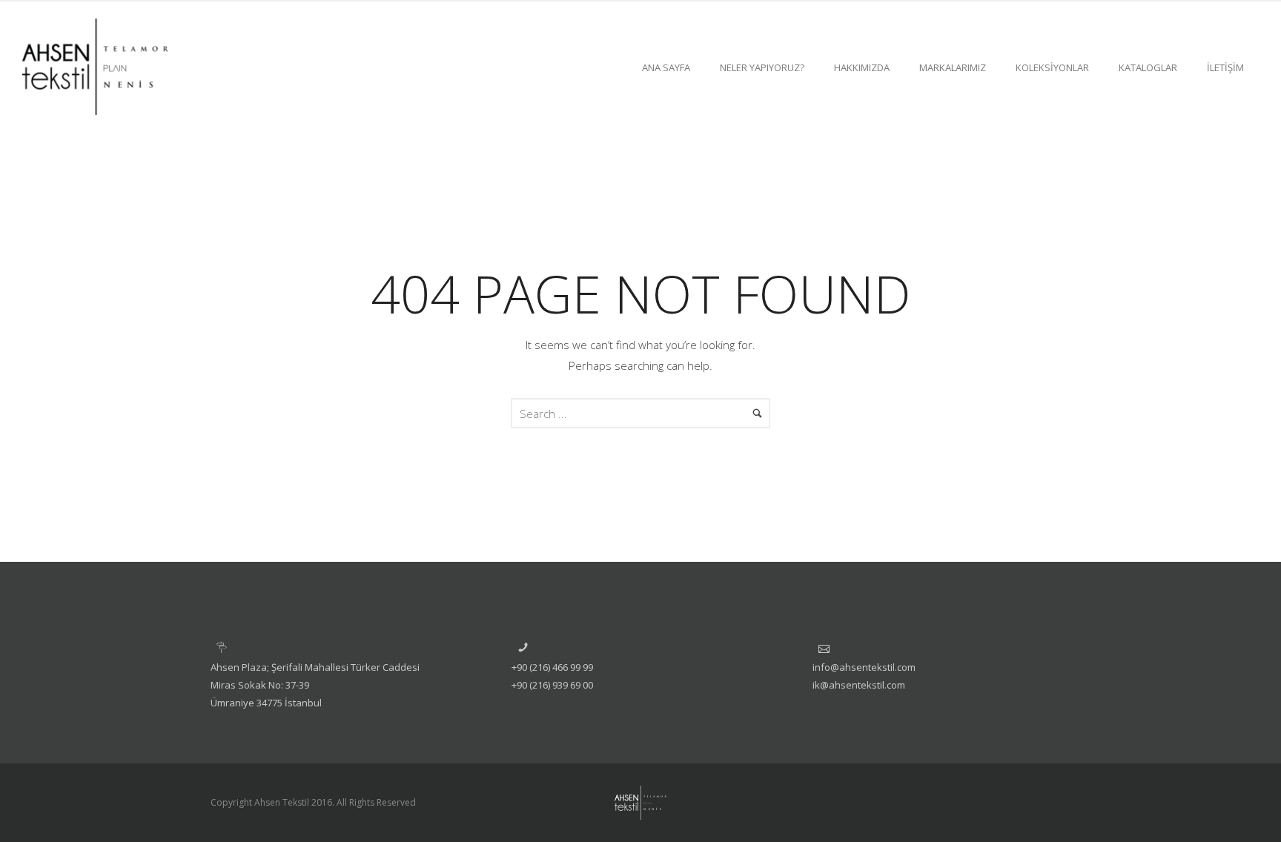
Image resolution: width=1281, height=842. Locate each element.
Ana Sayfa (666, 67)
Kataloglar (1148, 67)
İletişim (1225, 67)
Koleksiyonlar (1052, 67)
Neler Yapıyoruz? (762, 67)
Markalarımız (952, 67)
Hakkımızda (862, 67)
